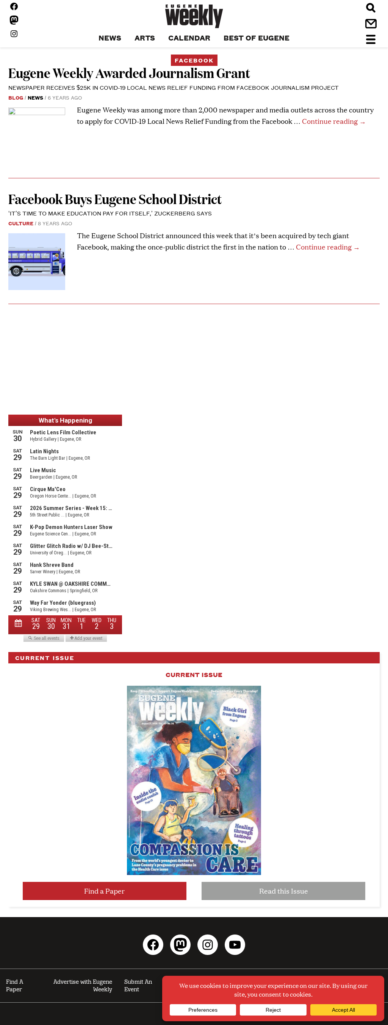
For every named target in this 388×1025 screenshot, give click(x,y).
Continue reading (334, 121)
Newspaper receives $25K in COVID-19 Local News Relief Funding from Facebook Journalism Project (173, 87)
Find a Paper (104, 891)
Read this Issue (283, 891)
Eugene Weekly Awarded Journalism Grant (129, 72)
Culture (20, 223)
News (35, 97)
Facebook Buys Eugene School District (115, 198)
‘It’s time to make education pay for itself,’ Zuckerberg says (110, 213)
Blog (15, 97)
